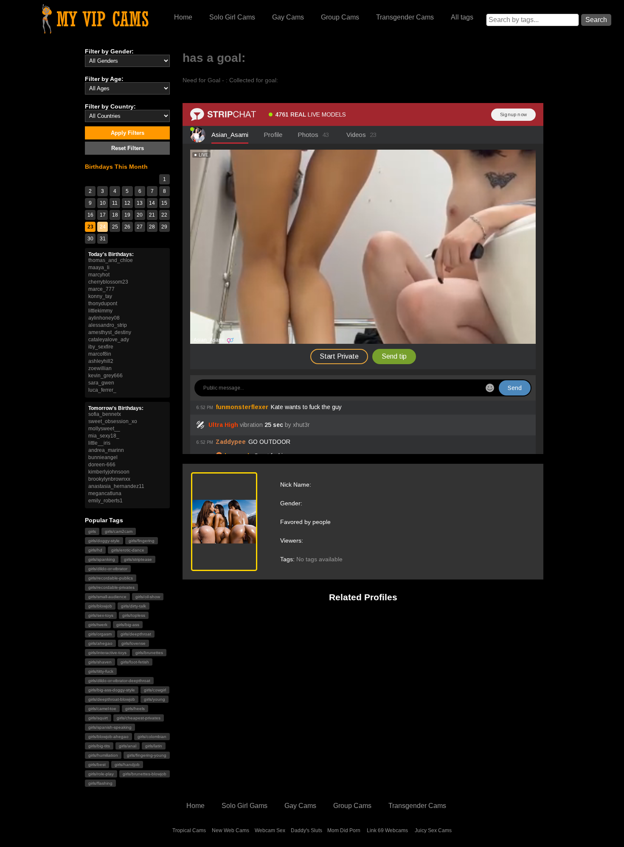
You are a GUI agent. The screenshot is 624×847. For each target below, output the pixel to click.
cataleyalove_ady (108, 340)
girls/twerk (97, 624)
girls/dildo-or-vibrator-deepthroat (119, 680)
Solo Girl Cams (232, 17)
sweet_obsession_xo (112, 421)
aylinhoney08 (104, 318)
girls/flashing (100, 783)
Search (596, 19)
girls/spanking (101, 559)
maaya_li (99, 267)
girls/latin (153, 746)
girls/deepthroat (136, 634)
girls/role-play (101, 774)
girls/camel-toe (102, 708)
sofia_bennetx (104, 414)
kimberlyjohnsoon (108, 472)
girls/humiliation (103, 755)
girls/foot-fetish (135, 662)
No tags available (319, 559)
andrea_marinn (106, 450)
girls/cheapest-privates (138, 718)
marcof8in (99, 354)
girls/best (97, 764)
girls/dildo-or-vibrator (107, 568)
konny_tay (100, 296)
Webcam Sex (270, 830)
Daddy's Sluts (306, 830)
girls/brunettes (149, 652)
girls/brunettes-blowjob (144, 774)
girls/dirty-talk (133, 606)
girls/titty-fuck (100, 671)
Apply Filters (127, 133)
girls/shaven (100, 662)
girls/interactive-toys (107, 652)
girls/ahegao (100, 643)
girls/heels (135, 708)
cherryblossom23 (108, 282)
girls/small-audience (107, 596)
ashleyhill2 (100, 361)
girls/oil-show (147, 596)
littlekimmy (100, 311)
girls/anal (127, 746)
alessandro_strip (107, 325)
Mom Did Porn (343, 830)
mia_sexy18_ (103, 436)
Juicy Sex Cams (433, 830)
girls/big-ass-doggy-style (111, 690)
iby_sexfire (100, 347)
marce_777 (101, 289)
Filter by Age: (104, 78)
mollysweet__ (104, 429)
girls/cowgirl (155, 690)
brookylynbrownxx (109, 479)
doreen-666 (101, 465)
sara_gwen (101, 383)
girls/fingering (142, 540)
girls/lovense (133, 643)
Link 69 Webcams (387, 830)
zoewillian (100, 368)
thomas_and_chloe (110, 260)
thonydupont (102, 303)
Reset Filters (127, 148)
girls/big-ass (127, 624)
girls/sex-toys (100, 615)
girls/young (154, 699)
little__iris (99, 443)
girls (92, 531)
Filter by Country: (110, 106)
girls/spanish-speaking (110, 727)
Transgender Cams (405, 17)
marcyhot (99, 275)
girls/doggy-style (104, 540)
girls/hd (95, 550)
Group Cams (340, 17)
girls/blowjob (100, 606)
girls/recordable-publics (110, 578)
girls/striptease (138, 559)
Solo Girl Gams (244, 805)
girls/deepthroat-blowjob (111, 699)
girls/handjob (127, 764)
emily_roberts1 (105, 501)
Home (183, 17)
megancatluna (104, 493)
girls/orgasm (100, 634)
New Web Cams (230, 830)
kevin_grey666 (105, 376)
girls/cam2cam (118, 531)
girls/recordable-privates (111, 587)
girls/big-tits (99, 746)
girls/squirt (98, 718)
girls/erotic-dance (127, 550)
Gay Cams (288, 17)
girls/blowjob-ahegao (108, 736)
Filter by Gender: (109, 51)
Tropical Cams (189, 830)
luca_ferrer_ (102, 390)
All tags (462, 17)
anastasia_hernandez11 (116, 486)
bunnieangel (103, 457)
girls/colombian (152, 736)
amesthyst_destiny (109, 332)
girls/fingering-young (146, 755)
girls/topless (133, 615)
